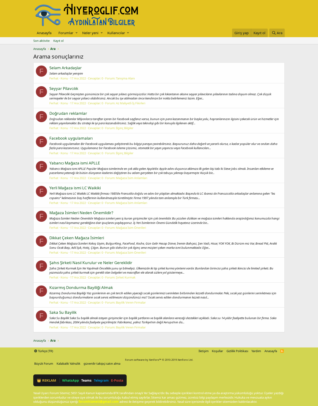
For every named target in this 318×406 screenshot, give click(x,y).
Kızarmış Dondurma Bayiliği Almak (81, 287)
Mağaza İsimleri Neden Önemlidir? (81, 212)
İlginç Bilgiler (124, 128)
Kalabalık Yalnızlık (68, 363)
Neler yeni (90, 32)
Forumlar (65, 32)
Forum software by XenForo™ (159, 359)
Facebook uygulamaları (71, 138)
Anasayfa (44, 32)
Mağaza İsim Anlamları (131, 178)
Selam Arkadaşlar (65, 67)
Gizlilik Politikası (237, 351)
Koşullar (217, 351)
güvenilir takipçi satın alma (102, 363)
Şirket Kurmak (125, 277)
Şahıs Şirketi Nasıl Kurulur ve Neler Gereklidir (90, 262)
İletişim (204, 351)
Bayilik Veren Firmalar (131, 302)
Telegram (101, 380)
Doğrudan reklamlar (68, 113)
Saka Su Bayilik (63, 312)
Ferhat (53, 78)
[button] (76, 33)
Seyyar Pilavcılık (63, 88)
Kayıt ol (58, 41)
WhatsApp (70, 380)
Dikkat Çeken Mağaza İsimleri (76, 237)
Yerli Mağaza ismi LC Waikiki (75, 187)
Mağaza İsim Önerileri (131, 228)
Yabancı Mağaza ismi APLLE (74, 163)
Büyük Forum (43, 363)
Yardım (256, 351)
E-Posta (117, 380)
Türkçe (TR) (45, 351)
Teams (86, 380)
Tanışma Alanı (125, 78)
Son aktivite (41, 41)
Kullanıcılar (116, 32)
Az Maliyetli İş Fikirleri (130, 103)
